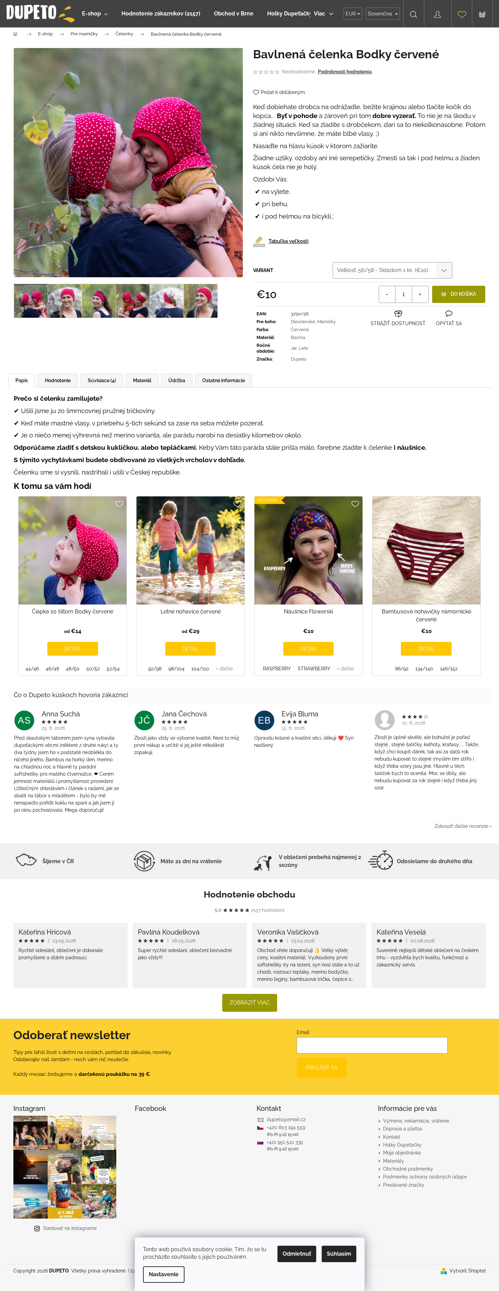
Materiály (393, 1161)
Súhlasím (339, 1254)
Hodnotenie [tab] (58, 380)
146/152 (449, 668)
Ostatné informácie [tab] (223, 380)
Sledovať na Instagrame (70, 1228)
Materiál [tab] (142, 380)
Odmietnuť (297, 1254)
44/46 (32, 668)
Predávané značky (403, 1185)
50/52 (93, 668)
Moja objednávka (402, 1152)
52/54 (113, 668)
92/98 (155, 668)
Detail (72, 649)
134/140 (424, 668)
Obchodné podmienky (408, 1169)
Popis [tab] (21, 380)
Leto (303, 348)
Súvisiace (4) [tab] (102, 380)
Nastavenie (164, 1274)
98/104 (176, 668)
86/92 (401, 668)
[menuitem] (95, 13)
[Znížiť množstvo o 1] (387, 294)
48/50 (73, 668)
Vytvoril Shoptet (468, 1271)
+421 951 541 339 (285, 1142)
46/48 (52, 668)
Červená (300, 329)
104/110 (200, 668)
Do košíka (463, 294)
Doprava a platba (402, 1128)
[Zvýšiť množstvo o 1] (420, 294)
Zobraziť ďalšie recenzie (461, 826)
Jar (294, 348)
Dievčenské (303, 321)
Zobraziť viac (249, 1002)
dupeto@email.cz (286, 1119)
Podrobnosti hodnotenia (345, 71)
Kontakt (391, 1137)
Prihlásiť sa (321, 1067)
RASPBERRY (277, 668)
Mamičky (326, 321)
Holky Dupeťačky (402, 1145)
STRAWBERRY (314, 668)
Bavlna (298, 337)
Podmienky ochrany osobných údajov (425, 1176)
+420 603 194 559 (286, 1127)
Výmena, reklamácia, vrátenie (416, 1121)
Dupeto (298, 359)
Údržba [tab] (176, 380)
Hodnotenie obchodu (249, 894)
